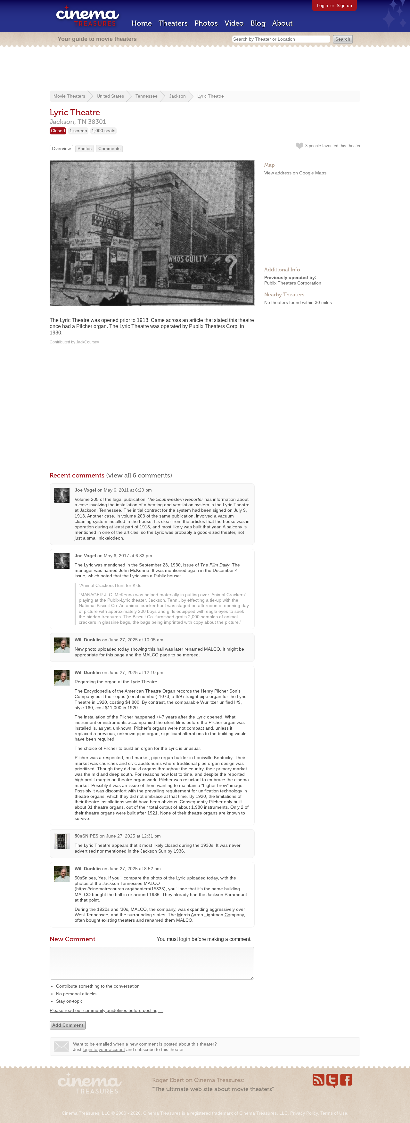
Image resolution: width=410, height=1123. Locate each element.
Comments (109, 148)
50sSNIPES (86, 835)
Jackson (177, 96)
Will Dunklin (88, 639)
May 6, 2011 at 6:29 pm (128, 490)
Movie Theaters (69, 96)
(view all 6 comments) (139, 475)
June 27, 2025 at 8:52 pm (135, 868)
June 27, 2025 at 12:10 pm (136, 672)
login (184, 939)
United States (110, 96)
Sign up (344, 5)
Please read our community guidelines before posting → (106, 1010)
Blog (258, 23)
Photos (206, 23)
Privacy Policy (304, 1113)
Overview (61, 148)
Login (322, 5)
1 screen (78, 130)
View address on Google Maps (295, 172)
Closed (58, 130)
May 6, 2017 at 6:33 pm (128, 555)
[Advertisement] (205, 69)
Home (141, 23)
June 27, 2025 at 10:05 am (136, 639)
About (282, 23)
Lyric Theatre (210, 96)
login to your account (104, 1049)
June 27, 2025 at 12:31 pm (133, 835)
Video (234, 23)
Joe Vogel (85, 490)
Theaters (173, 23)
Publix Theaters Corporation (292, 282)
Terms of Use (333, 1113)
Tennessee (146, 96)
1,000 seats (103, 130)
